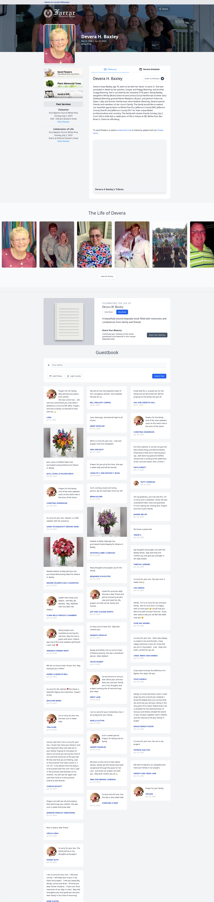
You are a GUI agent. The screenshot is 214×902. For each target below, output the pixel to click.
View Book (108, 312)
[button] (63, 443)
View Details (63, 121)
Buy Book (122, 312)
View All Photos (107, 276)
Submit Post (159, 376)
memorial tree (124, 130)
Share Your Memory (157, 335)
